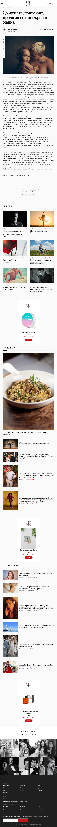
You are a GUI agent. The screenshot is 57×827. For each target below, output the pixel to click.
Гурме (4, 436)
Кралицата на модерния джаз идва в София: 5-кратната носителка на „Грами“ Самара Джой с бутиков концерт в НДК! (36, 500)
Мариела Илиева (22, 228)
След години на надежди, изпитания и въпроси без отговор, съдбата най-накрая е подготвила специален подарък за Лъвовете (36, 607)
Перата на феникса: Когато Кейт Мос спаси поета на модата (36, 646)
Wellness (22, 577)
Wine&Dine (6, 785)
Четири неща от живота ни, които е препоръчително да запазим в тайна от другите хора (13, 233)
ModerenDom (23, 801)
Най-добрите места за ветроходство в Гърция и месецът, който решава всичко (36, 626)
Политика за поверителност (10, 801)
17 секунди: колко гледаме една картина (34, 443)
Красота (21, 479)
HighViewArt (13, 29)
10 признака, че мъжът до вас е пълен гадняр (14, 288)
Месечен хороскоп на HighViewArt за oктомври (40, 232)
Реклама (40, 799)
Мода (20, 648)
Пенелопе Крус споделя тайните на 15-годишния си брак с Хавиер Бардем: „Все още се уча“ (36, 456)
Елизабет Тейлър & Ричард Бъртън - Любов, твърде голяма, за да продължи (36, 666)
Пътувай (40, 790)
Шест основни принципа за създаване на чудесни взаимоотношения (40, 262)
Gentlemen (22, 629)
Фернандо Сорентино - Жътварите (11, 261)
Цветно (11, 8)
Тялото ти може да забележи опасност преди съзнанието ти (36, 575)
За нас (22, 799)
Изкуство (21, 445)
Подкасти (22, 785)
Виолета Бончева (22, 257)
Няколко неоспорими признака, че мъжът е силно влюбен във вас (41, 289)
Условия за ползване (8, 799)
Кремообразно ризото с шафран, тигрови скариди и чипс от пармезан (26, 433)
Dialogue (5, 788)
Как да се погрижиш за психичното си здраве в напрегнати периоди (34, 588)
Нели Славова (29, 648)
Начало (5, 8)
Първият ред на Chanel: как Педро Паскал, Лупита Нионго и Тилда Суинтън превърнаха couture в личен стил (36, 475)
